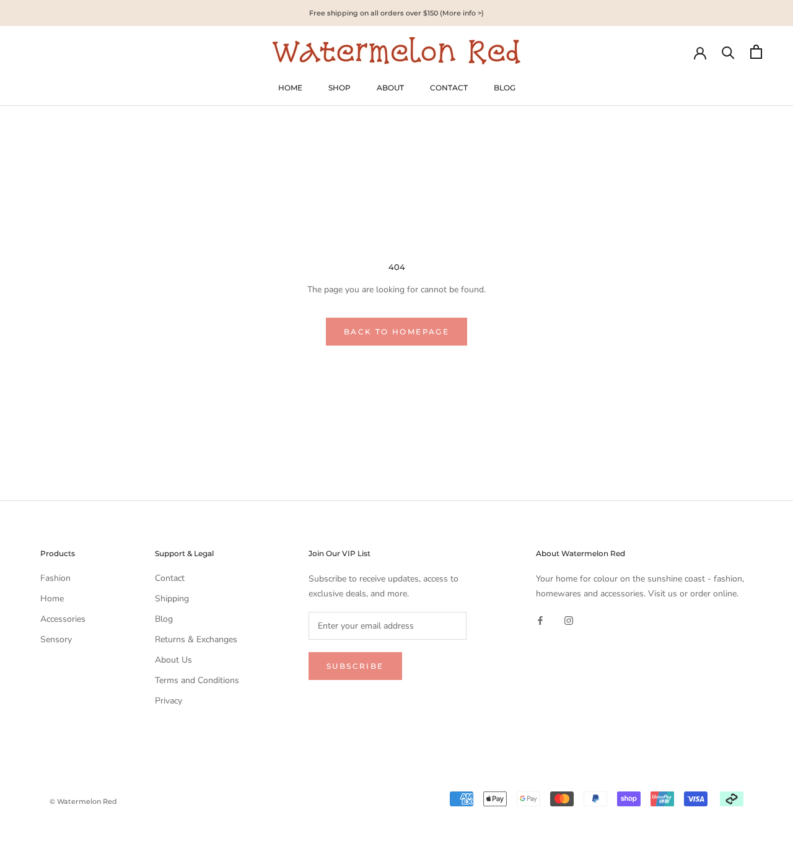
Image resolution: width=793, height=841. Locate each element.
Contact (170, 578)
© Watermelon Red (83, 801)
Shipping (172, 598)
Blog (164, 619)
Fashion (55, 578)
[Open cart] (756, 52)
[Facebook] (540, 620)
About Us (173, 660)
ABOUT (390, 87)
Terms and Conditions (197, 680)
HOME (290, 87)
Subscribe (355, 666)
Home (52, 598)
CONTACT (449, 87)
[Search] (728, 51)
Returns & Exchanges (196, 639)
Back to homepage (396, 331)
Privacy (168, 701)
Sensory (56, 639)
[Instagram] (568, 620)
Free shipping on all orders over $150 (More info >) (396, 13)
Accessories (62, 619)
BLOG (504, 87)
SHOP (339, 87)
